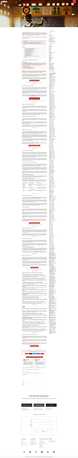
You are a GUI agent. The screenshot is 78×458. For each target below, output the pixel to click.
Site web (23, 384)
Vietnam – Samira (51, 245)
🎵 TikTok (31, 353)
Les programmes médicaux (52, 282)
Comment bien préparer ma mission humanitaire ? (52, 254)
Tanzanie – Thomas (51, 213)
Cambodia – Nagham (51, 118)
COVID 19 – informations (52, 259)
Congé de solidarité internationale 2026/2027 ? (52, 273)
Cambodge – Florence (52, 105)
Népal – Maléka (51, 176)
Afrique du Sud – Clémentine (51, 75)
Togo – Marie (50, 227)
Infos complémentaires (52, 266)
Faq (21, 442)
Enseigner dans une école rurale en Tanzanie (30, 52)
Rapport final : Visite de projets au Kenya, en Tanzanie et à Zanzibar (52, 304)
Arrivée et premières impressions (29, 51)
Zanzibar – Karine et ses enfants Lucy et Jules (52, 253)
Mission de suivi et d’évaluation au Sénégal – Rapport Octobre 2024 (52, 286)
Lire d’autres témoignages (34, 267)
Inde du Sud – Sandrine (52, 134)
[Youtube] (42, 452)
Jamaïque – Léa (51, 142)
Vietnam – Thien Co (51, 250)
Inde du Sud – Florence (52, 133)
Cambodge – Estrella (51, 104)
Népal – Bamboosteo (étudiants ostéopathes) (52, 170)
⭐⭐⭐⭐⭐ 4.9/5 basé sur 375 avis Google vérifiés (52, 73)
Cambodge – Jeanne (51, 109)
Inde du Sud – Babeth (51, 132)
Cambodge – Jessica (51, 110)
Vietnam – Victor (51, 251)
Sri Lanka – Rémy (51, 206)
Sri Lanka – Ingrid (51, 203)
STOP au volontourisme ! (52, 314)
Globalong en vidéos (51, 261)
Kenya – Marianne (51, 146)
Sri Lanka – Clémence (52, 200)
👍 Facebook (34, 353)
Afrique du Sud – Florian (52, 79)
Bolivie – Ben (50, 89)
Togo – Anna (50, 223)
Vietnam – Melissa (51, 243)
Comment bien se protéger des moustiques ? (52, 278)
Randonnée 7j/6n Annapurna (52, 327)
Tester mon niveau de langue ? (52, 322)
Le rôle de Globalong (27, 53)
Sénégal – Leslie (51, 195)
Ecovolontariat (41, 442)
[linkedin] (48, 452)
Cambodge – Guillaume (52, 106)
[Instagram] (54, 452)
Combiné (57, 1)
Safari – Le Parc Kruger (52, 328)
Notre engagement (24, 443)
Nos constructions (51, 288)
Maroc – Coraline (51, 160)
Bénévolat (49, 1)
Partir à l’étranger (51, 39)
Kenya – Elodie (51, 143)
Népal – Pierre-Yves (51, 179)
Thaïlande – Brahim (51, 216)
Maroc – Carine (51, 159)
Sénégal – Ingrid (51, 192)
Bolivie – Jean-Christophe (52, 91)
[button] (46, 362)
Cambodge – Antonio (51, 95)
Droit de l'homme (41, 441)
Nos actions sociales (51, 287)
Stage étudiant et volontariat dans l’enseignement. (52, 281)
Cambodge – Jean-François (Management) (52, 108)
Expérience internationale (52, 41)
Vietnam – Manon (51, 242)
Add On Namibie (51, 46)
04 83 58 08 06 (39, 405)
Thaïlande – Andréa (51, 215)
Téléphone (31, 424)
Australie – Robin (51, 87)
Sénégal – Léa (51, 194)
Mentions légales (44, 456)
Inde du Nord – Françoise (52, 130)
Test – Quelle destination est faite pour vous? (52, 321)
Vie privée (34, 456)
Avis (66, 1)
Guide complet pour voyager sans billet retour (52, 264)
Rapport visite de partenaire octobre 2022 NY (52, 313)
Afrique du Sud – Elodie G (52, 76)
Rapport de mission (51, 290)
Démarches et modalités (52, 260)
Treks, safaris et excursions (52, 323)
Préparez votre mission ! (52, 63)
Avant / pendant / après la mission (29, 54)
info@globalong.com (26, 405)
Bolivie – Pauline (51, 92)
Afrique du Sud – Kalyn (52, 81)
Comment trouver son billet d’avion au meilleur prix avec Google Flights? (52, 271)
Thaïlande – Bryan (51, 217)
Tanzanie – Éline (51, 209)
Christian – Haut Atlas (52, 119)
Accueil (46, 1)
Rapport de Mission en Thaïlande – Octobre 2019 (52, 302)
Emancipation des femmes (43, 443)
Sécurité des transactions (49, 456)
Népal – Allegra (51, 169)
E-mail (23, 382)
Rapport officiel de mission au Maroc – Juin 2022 (52, 306)
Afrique (50, 47)
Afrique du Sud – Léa (51, 82)
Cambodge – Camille (51, 98)
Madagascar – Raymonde (52, 158)
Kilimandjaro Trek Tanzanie (52, 326)
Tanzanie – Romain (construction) (51, 212)
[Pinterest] (36, 452)
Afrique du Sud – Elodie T (52, 77)
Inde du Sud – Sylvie (51, 135)
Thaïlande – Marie (51, 221)
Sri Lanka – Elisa (51, 201)
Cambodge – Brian (51, 97)
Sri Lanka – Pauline (51, 205)
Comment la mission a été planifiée (29, 49)
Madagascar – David (51, 151)
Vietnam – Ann (51, 236)
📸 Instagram (27, 353)
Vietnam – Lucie (51, 241)
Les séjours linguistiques (52, 283)
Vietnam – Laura (51, 238)
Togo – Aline (50, 222)
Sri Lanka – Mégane (51, 204)
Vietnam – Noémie (51, 244)
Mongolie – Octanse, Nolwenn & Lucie (51, 166)
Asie (49, 50)
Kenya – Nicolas (51, 147)
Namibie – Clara (51, 168)
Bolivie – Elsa (51, 90)
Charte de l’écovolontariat (52, 267)
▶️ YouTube (42, 353)
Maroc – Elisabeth (51, 161)
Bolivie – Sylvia (51, 93)
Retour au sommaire (34, 83)
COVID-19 (50, 51)
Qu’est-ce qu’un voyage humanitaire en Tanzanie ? (31, 48)
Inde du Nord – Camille (52, 129)
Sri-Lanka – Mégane (51, 208)
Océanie (50, 61)
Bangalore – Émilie (51, 88)
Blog (68, 1)
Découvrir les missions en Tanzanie (34, 80)
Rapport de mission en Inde (52, 300)
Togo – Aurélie (51, 224)
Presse (60, 1)
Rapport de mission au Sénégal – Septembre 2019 (52, 299)
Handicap (40, 445)
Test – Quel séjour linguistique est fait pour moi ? (52, 319)
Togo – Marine (51, 228)
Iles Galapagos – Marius (52, 128)
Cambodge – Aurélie (51, 96)
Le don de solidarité (33, 442)
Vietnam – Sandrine (51, 247)
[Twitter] (30, 452)
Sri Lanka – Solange (51, 207)
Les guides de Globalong (52, 279)
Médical (40, 446)
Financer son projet (33, 443)
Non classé (50, 59)
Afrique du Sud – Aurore (52, 74)
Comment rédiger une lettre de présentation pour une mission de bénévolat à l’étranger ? (52, 258)
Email (31, 422)
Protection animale (42, 447)
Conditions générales (38, 456)
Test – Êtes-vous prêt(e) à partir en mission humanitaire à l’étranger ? (52, 318)
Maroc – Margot (51, 162)
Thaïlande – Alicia (51, 214)
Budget (71, 1)
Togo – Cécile (51, 225)
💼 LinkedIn (38, 353)
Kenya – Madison (51, 145)
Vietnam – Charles (51, 237)
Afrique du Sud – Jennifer (52, 80)
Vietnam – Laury (51, 239)
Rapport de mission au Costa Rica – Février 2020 (52, 293)
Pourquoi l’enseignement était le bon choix (30, 50)
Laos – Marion (51, 149)
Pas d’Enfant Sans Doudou (52, 289)
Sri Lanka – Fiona (51, 202)
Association (63, 1)
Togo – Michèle (51, 229)
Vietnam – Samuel (51, 246)
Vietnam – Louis (51, 240)
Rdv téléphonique (52, 441)
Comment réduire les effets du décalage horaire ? (52, 269)
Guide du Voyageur (51, 265)
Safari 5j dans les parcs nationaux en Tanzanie (52, 331)
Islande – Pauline (51, 140)
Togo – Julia (50, 226)
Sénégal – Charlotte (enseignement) (51, 191)
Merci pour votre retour (51, 284)
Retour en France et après (28, 55)
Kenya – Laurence (51, 148)
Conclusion (26, 57)
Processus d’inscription (52, 40)
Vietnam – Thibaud (51, 249)
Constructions (41, 440)
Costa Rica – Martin (51, 121)
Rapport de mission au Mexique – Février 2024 (52, 296)
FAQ (25, 56)
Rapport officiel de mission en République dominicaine (52, 310)
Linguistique (53, 1)
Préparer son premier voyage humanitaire (34, 145)
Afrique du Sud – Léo (51, 83)
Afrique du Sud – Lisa (51, 84)
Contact (74, 1)
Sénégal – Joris (51, 193)
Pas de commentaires (35, 369)
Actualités (50, 45)
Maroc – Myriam (51, 163)
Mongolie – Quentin (51, 167)
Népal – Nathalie (51, 177)
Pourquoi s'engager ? (33, 440)
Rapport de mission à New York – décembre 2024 (52, 291)
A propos (22, 441)
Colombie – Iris (51, 120)
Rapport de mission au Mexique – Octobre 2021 (52, 298)
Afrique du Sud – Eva (51, 78)
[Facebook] (24, 452)
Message (31, 426)
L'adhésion (31, 441)
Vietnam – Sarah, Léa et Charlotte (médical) (52, 248)
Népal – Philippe (51, 178)
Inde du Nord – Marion (52, 131)
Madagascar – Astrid (51, 150)
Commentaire (24, 374)
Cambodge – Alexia (51, 94)
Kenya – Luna (51, 144)
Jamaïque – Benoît (51, 141)
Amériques (50, 48)
